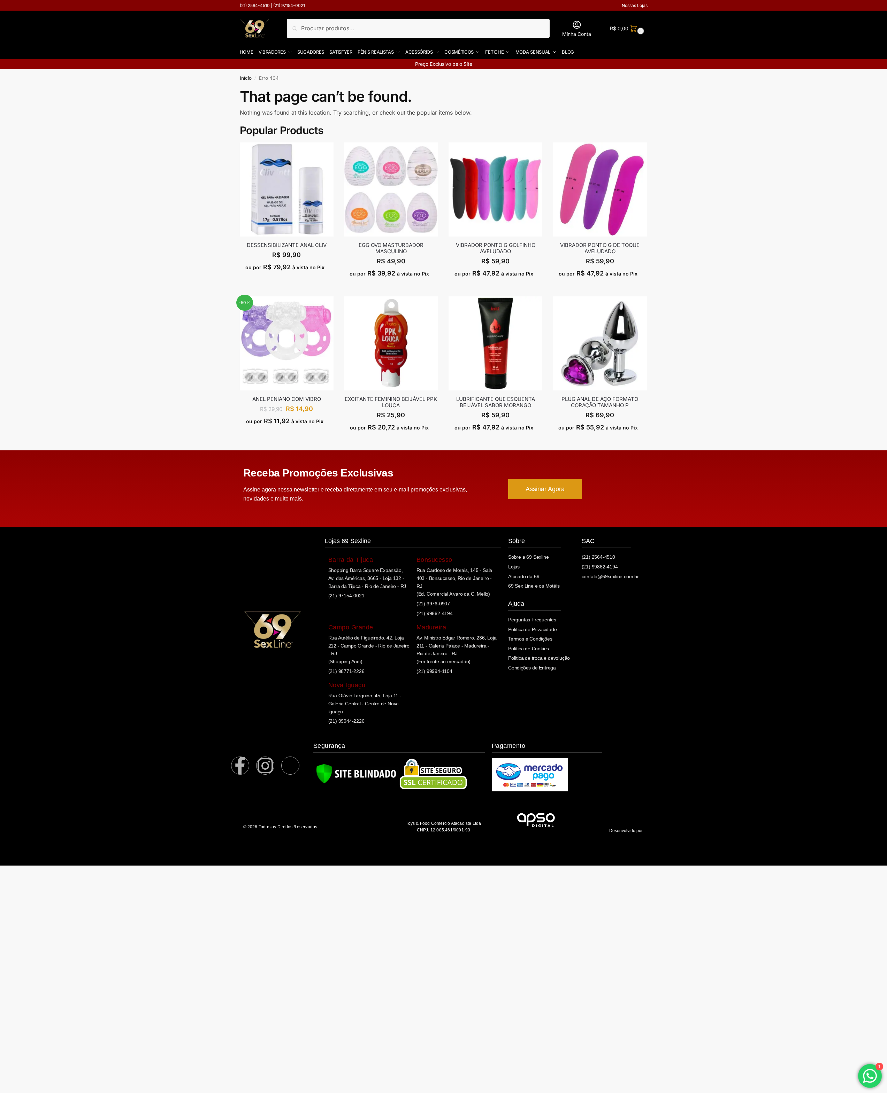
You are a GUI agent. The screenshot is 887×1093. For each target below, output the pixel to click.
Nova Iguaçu (347, 685)
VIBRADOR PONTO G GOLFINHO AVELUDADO (495, 248)
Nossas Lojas (635, 5)
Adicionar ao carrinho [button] (286, 282)
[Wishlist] (328, 153)
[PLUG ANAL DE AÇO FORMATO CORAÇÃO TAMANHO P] (600, 343)
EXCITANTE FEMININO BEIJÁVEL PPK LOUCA (391, 402)
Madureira (431, 627)
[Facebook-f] (240, 766)
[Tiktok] (290, 766)
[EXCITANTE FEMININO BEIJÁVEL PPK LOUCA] (391, 343)
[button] (626, 28)
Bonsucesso (434, 559)
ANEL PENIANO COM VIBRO (286, 399)
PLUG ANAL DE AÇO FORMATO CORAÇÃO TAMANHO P (599, 402)
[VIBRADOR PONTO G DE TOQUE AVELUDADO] (600, 189)
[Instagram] (265, 766)
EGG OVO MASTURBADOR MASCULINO (391, 248)
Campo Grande (350, 627)
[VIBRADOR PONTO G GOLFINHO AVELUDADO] (496, 189)
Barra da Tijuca (350, 559)
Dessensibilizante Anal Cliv (287, 245)
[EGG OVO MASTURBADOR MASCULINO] (391, 189)
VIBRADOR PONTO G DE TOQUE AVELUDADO (600, 248)
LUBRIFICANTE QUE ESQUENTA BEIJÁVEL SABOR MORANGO (495, 402)
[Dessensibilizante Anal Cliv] (287, 189)
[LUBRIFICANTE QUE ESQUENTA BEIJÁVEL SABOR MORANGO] (496, 343)
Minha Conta (576, 34)
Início (246, 78)
